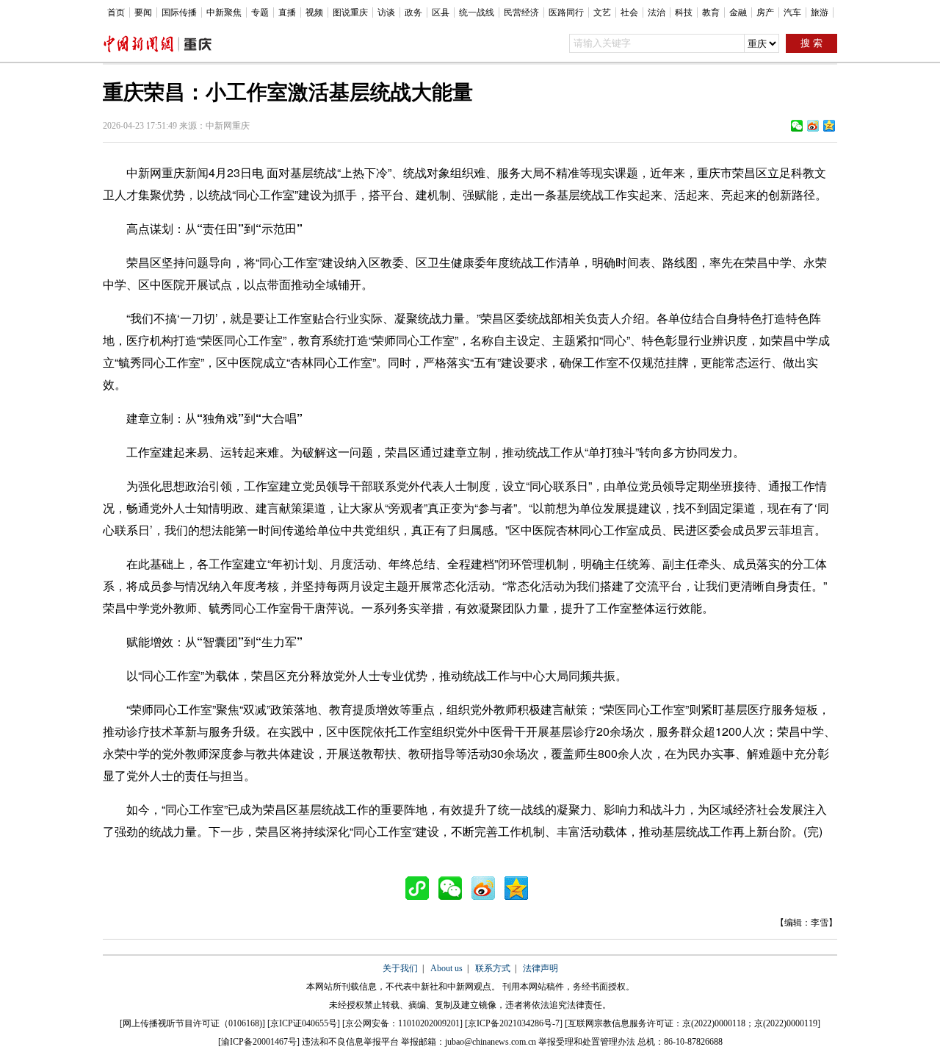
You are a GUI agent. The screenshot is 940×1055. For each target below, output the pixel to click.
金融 (738, 12)
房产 (765, 12)
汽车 (792, 12)
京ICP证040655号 (303, 1023)
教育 (711, 12)
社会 (629, 12)
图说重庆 (350, 12)
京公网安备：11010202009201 (402, 1023)
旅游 (819, 12)
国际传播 (179, 12)
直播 (287, 12)
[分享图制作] (420, 888)
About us (446, 968)
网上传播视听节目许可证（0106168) (192, 1023)
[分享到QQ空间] (829, 126)
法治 (656, 12)
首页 (116, 12)
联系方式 (492, 968)
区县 (440, 12)
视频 (314, 12)
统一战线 (476, 12)
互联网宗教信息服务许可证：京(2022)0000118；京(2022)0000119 (692, 1023)
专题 (260, 12)
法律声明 (540, 968)
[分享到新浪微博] (813, 126)
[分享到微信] (797, 126)
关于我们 (400, 968)
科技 (684, 12)
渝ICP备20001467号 (259, 1042)
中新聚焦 (224, 12)
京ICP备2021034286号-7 (514, 1023)
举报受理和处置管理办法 (586, 1042)
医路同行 (566, 12)
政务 (413, 12)
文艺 (602, 12)
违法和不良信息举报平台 (350, 1042)
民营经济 (521, 12)
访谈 (386, 12)
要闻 (143, 12)
